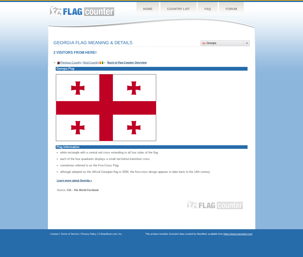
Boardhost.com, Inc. (111, 234)
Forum (231, 9)
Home (147, 9)
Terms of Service (70, 234)
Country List (178, 9)
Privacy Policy (88, 234)
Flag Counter (82, 11)
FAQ (208, 9)
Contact (54, 234)
